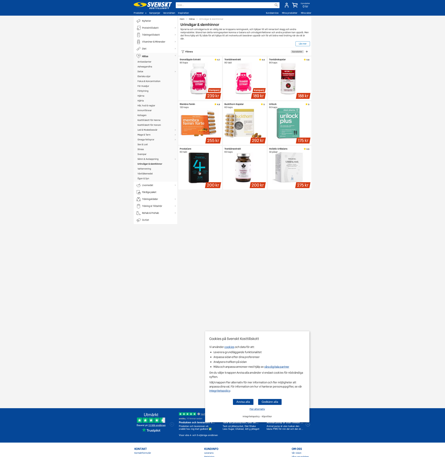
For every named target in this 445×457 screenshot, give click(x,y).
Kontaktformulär (142, 453)
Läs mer (303, 43)
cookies (229, 347)
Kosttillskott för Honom (149, 125)
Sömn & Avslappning (148, 159)
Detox (140, 71)
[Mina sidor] (286, 5)
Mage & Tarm (144, 134)
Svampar (142, 154)
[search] (228, 5)
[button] (301, 5)
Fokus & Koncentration (148, 81)
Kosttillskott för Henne (148, 120)
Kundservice (272, 13)
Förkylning (142, 91)
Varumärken (169, 13)
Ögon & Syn (143, 178)
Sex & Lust (142, 144)
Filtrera (243, 51)
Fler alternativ (257, 409)
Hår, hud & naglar (146, 105)
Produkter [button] (139, 13)
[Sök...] (276, 5)
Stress (140, 149)
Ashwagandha (144, 66)
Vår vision (296, 453)
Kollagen (142, 115)
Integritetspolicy (219, 391)
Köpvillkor (267, 416)
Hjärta (140, 100)
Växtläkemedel (145, 173)
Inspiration (183, 13)
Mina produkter (289, 13)
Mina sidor (306, 13)
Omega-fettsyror (145, 139)
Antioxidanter (144, 61)
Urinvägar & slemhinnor (149, 164)
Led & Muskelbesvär (147, 129)
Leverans (208, 453)
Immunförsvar (144, 110)
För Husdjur (143, 86)
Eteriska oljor (144, 76)
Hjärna (140, 95)
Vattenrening (144, 168)
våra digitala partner (276, 367)
